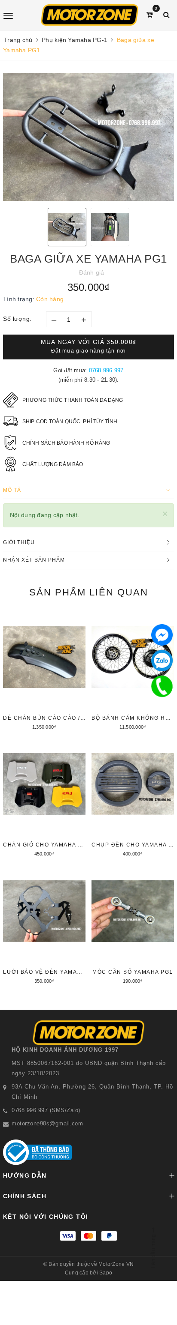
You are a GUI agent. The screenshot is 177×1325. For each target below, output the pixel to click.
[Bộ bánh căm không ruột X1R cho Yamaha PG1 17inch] (132, 671)
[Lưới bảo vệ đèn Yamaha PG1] (44, 925)
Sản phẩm (88, 592)
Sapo (105, 1273)
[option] (88, 137)
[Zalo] (162, 660)
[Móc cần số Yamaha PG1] (132, 925)
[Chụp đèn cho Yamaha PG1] (132, 798)
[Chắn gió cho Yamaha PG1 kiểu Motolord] (44, 798)
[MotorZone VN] (90, 15)
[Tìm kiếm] (166, 15)
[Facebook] (162, 635)
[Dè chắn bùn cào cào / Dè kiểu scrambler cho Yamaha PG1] (44, 671)
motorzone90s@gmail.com (47, 1123)
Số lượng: (17, 318)
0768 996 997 (106, 370)
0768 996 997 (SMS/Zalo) (46, 1110)
